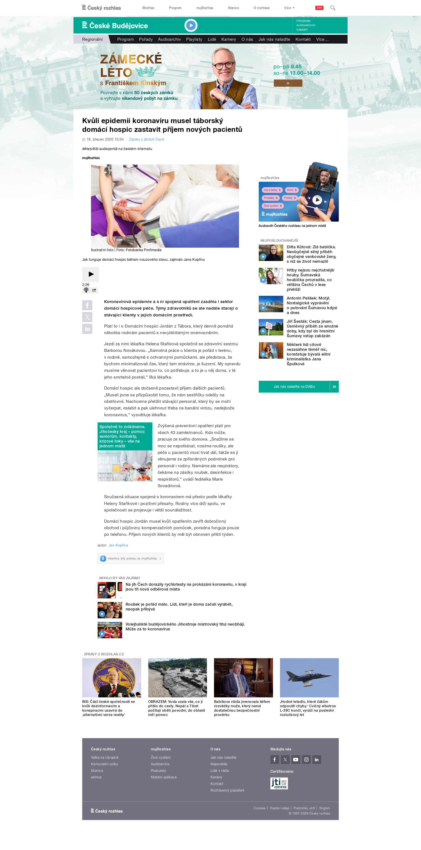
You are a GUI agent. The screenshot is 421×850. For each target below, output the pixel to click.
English (324, 808)
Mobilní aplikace (164, 777)
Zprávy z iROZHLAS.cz (104, 654)
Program (175, 8)
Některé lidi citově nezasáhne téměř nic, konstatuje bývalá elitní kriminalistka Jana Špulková (308, 354)
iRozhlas (148, 8)
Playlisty (194, 39)
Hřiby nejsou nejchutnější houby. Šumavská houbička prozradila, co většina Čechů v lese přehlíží (310, 280)
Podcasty (158, 771)
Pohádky (269, 197)
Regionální (92, 39)
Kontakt (303, 39)
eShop (96, 777)
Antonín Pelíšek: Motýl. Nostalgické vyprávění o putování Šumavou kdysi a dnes (312, 305)
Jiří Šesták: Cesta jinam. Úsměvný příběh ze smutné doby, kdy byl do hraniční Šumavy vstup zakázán (312, 328)
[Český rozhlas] (101, 8)
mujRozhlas (204, 8)
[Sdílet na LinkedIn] (87, 329)
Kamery (302, 29)
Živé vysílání (271, 205)
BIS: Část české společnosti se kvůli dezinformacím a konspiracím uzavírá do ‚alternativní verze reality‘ (108, 708)
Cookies (260, 808)
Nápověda (218, 764)
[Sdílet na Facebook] (87, 305)
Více (322, 39)
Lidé (212, 39)
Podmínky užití (304, 808)
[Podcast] (86, 290)
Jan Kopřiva (118, 545)
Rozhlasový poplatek (227, 790)
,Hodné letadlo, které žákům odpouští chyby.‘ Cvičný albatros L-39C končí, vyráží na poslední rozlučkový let (308, 708)
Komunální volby (104, 764)
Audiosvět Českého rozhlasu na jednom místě (292, 225)
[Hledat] (333, 8)
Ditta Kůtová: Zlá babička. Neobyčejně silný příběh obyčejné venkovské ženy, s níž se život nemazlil (311, 254)
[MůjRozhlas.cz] (91, 158)
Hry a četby (270, 190)
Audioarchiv (305, 25)
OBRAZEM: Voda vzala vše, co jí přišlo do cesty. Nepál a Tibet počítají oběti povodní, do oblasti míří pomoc (176, 708)
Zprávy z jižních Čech (146, 139)
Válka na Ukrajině (104, 757)
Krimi (290, 190)
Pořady (146, 39)
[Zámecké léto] (210, 76)
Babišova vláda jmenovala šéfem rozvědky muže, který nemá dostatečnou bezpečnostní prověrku (242, 708)
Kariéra (216, 777)
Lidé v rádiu (219, 771)
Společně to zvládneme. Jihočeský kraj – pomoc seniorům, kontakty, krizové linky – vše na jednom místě (123, 436)
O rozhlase (262, 8)
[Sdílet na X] (87, 317)
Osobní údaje (279, 808)
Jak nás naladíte (274, 39)
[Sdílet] (94, 290)
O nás (247, 39)
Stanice (233, 8)
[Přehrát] (90, 274)
